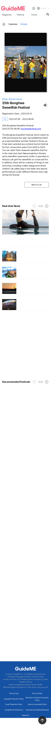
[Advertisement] (25, 345)
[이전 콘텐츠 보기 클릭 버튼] (34, 206)
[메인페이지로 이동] (13, 8)
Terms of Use (13, 693)
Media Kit (25, 715)
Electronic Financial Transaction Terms (37, 699)
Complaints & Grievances (14, 710)
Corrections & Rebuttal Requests (37, 710)
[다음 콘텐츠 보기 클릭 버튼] (46, 206)
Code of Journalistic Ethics (37, 704)
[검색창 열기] (47, 14)
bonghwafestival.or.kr (31, 128)
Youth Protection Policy (13, 704)
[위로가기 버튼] (42, 720)
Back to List (37, 184)
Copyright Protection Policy (14, 699)
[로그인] (33, 8)
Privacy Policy (37, 693)
